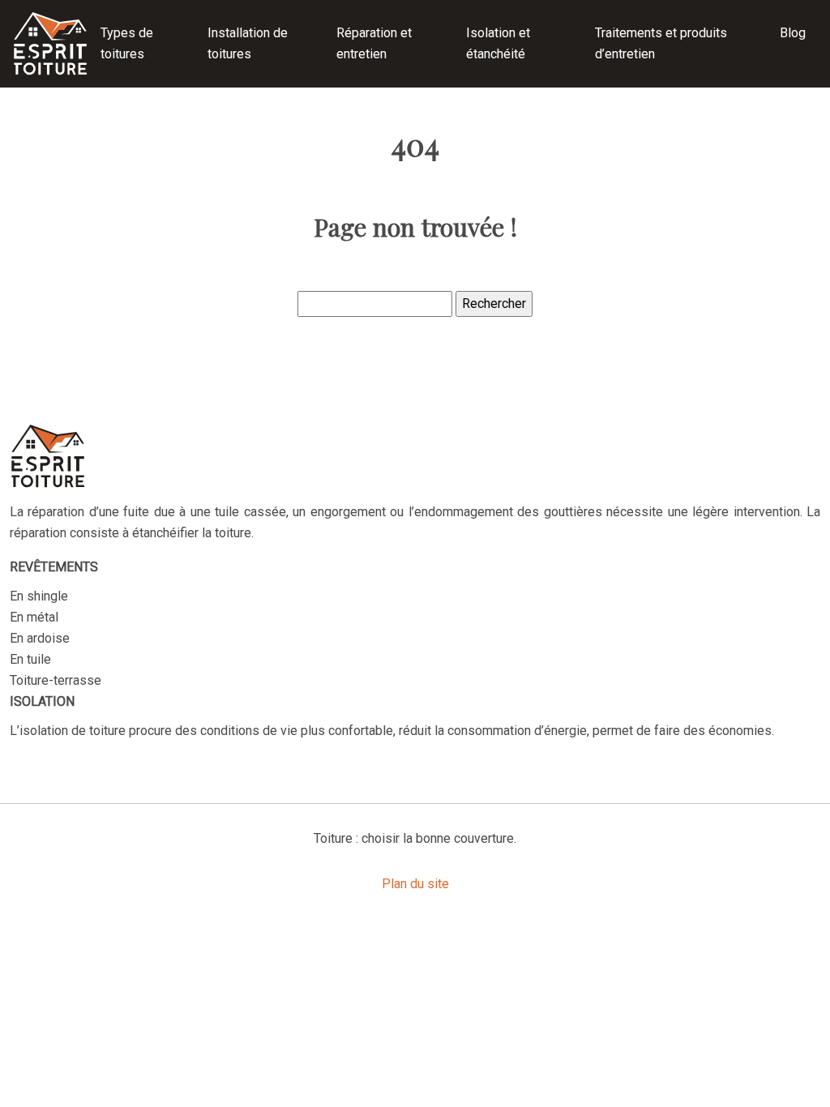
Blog (793, 33)
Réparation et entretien (374, 43)
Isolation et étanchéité (498, 43)
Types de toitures (127, 43)
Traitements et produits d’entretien (661, 43)
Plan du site (415, 883)
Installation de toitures (248, 43)
